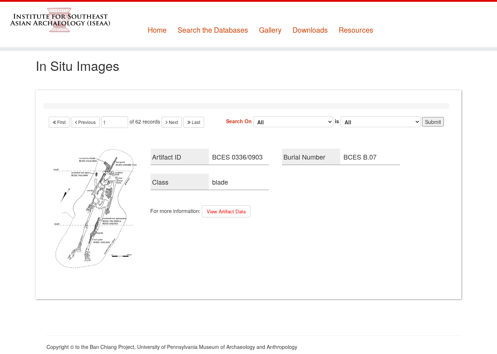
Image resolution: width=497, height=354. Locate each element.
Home (157, 30)
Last (195, 122)
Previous (86, 122)
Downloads (310, 30)
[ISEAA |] (57, 19)
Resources (356, 30)
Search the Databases (213, 30)
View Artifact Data (226, 211)
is (338, 120)
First (60, 122)
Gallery (270, 30)
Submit (433, 121)
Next (173, 122)
